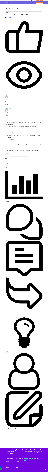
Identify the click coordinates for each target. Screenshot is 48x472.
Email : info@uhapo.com (34, 0)
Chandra (7, 101)
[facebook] (25, 458)
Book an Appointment (39, 2)
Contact (30, 2)
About (15, 2)
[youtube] (29, 458)
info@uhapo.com (36, 453)
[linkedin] (28, 458)
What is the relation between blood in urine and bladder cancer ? (12, 163)
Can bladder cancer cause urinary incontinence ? (11, 160)
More (32, 2)
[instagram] (25, 460)
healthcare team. (8, 153)
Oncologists (22, 2)
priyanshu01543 (11, 390)
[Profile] (5, 114)
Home (12, 2)
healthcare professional (12, 119)
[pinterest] (30, 458)
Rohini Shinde (10, 17)
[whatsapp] (32, 458)
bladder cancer (7, 108)
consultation (10, 108)
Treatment (18, 2)
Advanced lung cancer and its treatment (12, 427)
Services (26, 2)
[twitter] (26, 458)
